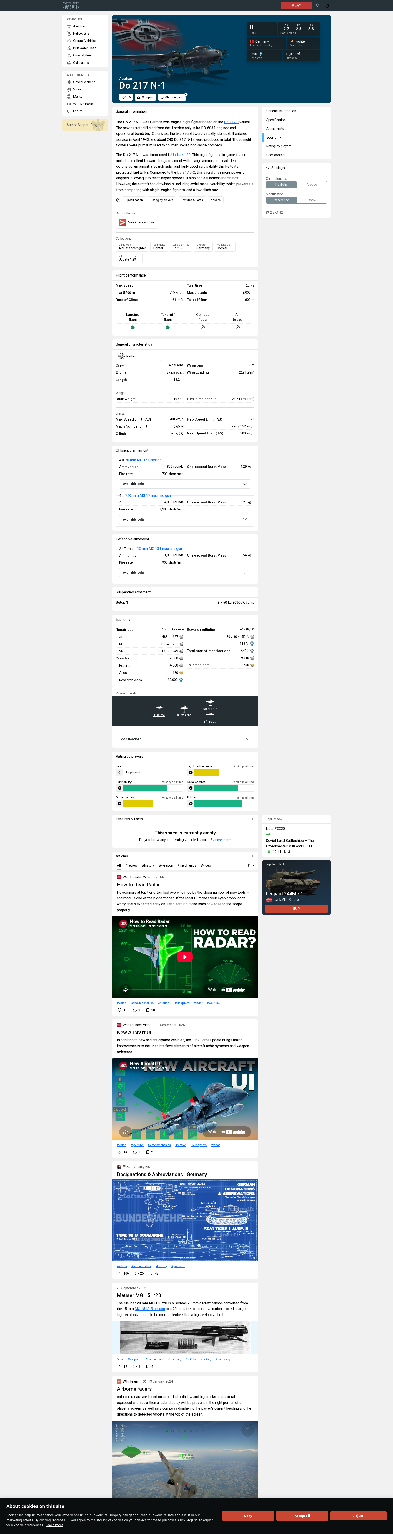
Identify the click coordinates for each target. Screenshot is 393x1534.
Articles (216, 200)
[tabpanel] (185, 493)
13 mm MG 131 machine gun (159, 548)
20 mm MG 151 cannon (143, 460)
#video (121, 1003)
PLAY (296, 5)
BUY (296, 908)
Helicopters (181, 1003)
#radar (198, 1003)
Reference (281, 200)
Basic (312, 200)
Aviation (163, 1003)
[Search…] (318, 5)
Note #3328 (275, 828)
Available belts (133, 483)
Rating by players (162, 200)
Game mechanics (142, 1003)
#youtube (213, 1003)
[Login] (327, 5)
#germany (178, 1266)
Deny (248, 1516)
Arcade (312, 184)
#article (122, 1266)
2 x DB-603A (175, 372)
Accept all (302, 1516)
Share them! (222, 840)
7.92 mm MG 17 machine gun (148, 495)
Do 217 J (231, 122)
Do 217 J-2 (186, 172)
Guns (120, 1359)
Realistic (281, 184)
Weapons (134, 1359)
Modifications (130, 739)
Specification (134, 200)
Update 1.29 (181, 155)
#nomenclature (141, 1266)
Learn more (54, 1525)
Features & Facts (192, 200)
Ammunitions (154, 1359)
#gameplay (223, 1359)
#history (161, 1266)
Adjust (358, 1516)
